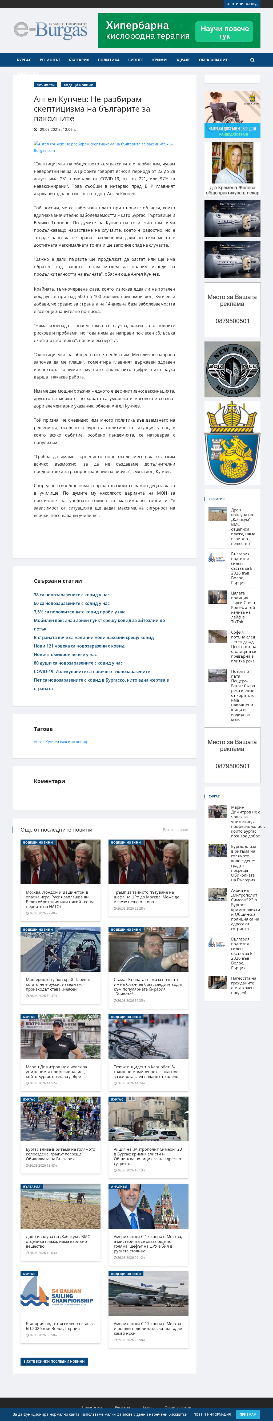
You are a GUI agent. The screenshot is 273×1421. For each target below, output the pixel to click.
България (79, 59)
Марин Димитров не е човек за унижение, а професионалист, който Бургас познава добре (56, 1071)
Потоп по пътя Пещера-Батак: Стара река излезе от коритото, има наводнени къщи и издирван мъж (243, 695)
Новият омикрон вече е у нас (65, 654)
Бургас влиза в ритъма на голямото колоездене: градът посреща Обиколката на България (60, 1153)
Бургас (24, 59)
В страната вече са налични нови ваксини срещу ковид (94, 637)
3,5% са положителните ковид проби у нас (79, 612)
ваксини (67, 741)
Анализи (119, 1186)
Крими (159, 59)
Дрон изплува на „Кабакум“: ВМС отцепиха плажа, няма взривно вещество (58, 1241)
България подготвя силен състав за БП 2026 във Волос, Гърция (60, 1326)
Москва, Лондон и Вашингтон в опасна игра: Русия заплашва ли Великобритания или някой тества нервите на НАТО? (60, 899)
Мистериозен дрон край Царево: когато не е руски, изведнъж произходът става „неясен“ (58, 984)
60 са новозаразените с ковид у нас (72, 603)
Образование (213, 59)
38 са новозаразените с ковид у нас (72, 595)
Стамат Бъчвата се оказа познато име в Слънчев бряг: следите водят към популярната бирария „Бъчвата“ (148, 986)
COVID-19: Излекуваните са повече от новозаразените (92, 671)
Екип (147, 1407)
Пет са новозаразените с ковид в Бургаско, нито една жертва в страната (101, 684)
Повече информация (212, 1414)
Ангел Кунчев (46, 741)
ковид (81, 741)
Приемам (248, 1414)
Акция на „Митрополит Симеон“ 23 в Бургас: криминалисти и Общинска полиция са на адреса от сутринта (148, 1156)
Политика (109, 59)
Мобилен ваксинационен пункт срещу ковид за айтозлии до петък (99, 624)
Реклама (122, 1407)
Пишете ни (92, 1407)
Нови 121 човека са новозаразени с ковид (79, 646)
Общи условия (177, 1407)
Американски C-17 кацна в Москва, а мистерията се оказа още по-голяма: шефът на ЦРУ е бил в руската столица (148, 1243)
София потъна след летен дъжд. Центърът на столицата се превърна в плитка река (243, 646)
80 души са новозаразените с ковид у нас (78, 663)
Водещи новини (78, 85)
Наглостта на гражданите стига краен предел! (243, 985)
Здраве (182, 59)
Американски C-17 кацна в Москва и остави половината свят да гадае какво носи (148, 1328)
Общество (27, 73)
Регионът (50, 59)
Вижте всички (175, 829)
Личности (46, 85)
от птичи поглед (242, 4)
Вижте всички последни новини (54, 1361)
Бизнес (136, 59)
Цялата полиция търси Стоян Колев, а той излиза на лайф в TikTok (243, 607)
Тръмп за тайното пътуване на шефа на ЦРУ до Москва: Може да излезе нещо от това (146, 896)
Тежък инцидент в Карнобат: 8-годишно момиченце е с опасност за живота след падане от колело (147, 1071)
